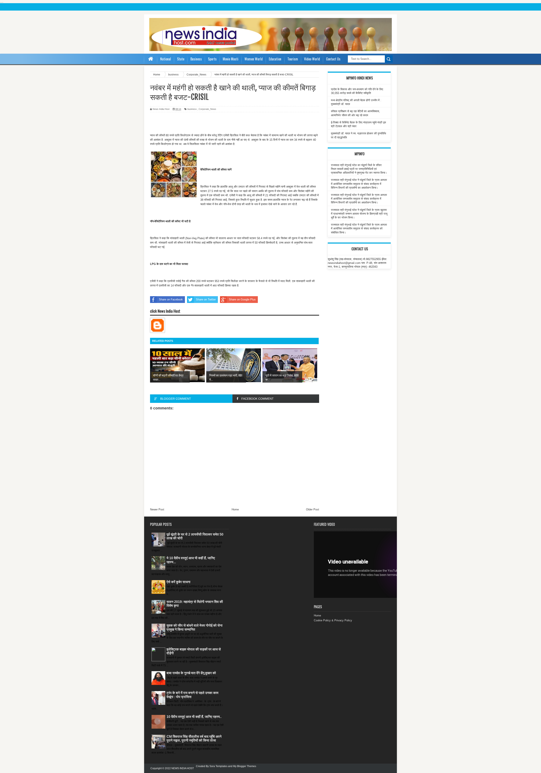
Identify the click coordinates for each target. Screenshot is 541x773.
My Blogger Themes (244, 766)
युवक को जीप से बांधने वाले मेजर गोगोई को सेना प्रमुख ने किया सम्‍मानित (195, 627)
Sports (212, 58)
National (165, 58)
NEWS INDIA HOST (182, 768)
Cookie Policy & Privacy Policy (333, 620)
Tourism (292, 58)
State (180, 58)
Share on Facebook (171, 299)
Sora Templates (218, 766)
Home (235, 509)
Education (275, 58)
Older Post (312, 509)
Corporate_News (207, 109)
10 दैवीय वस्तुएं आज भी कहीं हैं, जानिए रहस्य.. (194, 716)
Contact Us (333, 58)
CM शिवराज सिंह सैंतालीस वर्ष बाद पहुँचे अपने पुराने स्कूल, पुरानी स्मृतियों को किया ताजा (194, 738)
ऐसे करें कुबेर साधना (178, 582)
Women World (254, 58)
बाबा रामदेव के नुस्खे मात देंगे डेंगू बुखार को (191, 673)
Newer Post (157, 509)
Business (196, 58)
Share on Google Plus (242, 299)
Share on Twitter (206, 299)
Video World (312, 58)
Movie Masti (230, 58)
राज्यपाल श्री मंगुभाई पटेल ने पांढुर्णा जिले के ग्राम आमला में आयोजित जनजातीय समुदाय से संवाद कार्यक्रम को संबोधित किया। (359, 228)
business (192, 109)
